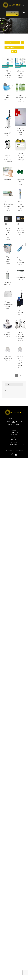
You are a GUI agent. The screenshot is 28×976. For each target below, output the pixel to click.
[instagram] (16, 454)
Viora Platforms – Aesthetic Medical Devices (20, 336)
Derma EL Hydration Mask (20, 130)
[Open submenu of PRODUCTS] (23, 435)
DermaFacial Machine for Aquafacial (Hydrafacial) (8, 157)
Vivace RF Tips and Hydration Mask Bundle (20, 361)
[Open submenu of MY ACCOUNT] (23, 444)
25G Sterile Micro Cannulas (20, 73)
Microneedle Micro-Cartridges (20, 260)
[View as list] (15, 51)
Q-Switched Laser (20, 312)
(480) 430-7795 (14, 419)
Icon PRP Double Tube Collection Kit (7, 232)
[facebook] (12, 454)
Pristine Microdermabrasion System (10, 304)
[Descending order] (22, 42)
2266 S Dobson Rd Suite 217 (14, 422)
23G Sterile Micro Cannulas (8, 73)
